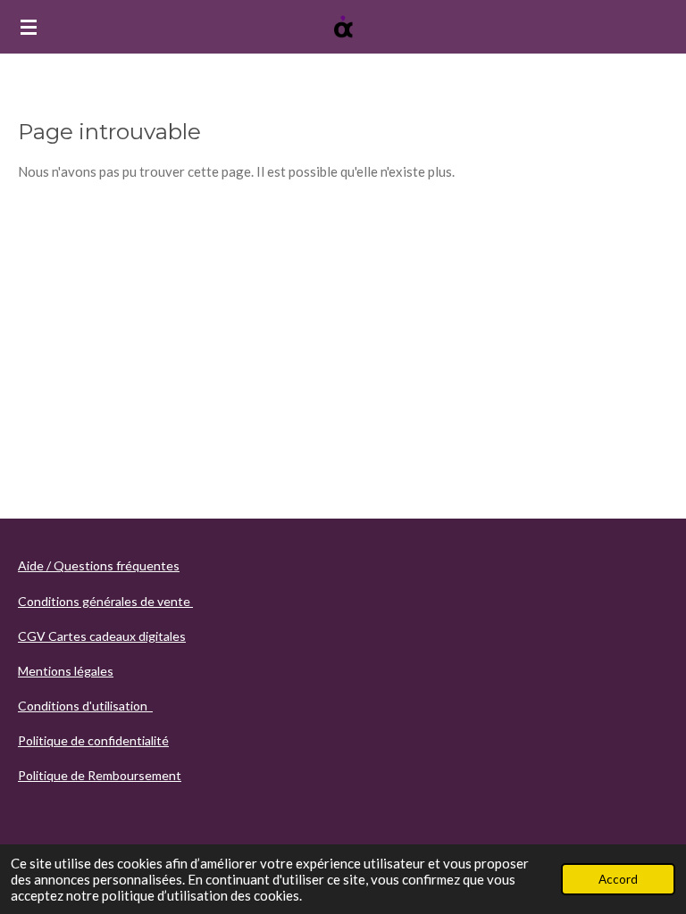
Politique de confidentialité (93, 740)
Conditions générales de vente (105, 601)
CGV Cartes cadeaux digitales (102, 636)
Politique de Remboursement (99, 775)
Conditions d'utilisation (85, 705)
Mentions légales (65, 670)
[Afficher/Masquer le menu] (28, 27)
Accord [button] (618, 879)
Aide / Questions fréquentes (99, 565)
